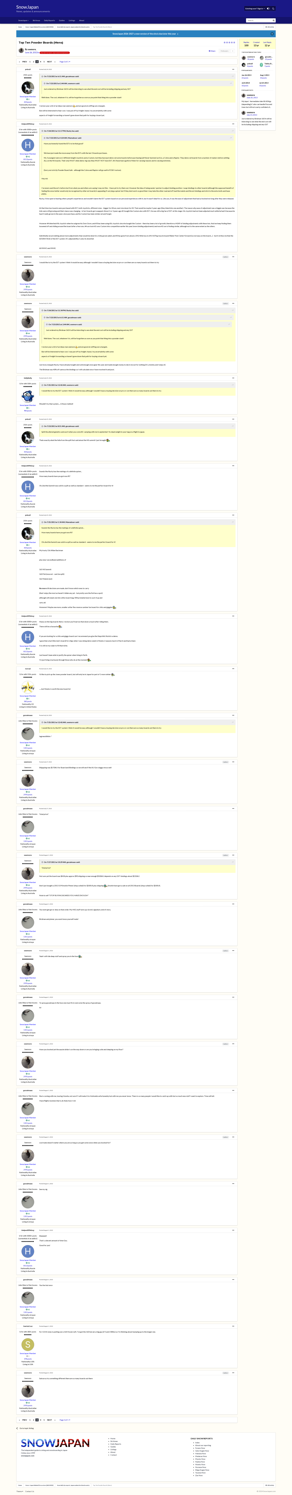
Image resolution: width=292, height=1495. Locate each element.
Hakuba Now (200, 1453)
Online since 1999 (28, 1453)
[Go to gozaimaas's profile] (28, 733)
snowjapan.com (27, 1456)
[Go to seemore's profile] (21, 50)
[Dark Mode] (273, 8)
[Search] (274, 20)
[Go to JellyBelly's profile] (28, 396)
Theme (19, 1491)
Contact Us (29, 1491)
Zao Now (199, 1475)
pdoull (28, 69)
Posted (45, 69)
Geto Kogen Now (202, 1451)
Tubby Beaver (270, 63)
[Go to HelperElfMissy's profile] (28, 145)
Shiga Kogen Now (202, 1470)
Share (212, 51)
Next (49, 62)
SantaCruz (28, 1326)
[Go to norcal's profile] (28, 687)
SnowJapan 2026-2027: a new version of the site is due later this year (144, 33)
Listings (72, 20)
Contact (113, 1455)
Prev (24, 62)
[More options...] (233, 69)
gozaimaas (28, 715)
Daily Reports (49, 20)
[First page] (19, 61)
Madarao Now (201, 1456)
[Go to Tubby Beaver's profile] (261, 65)
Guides (62, 20)
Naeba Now (200, 1462)
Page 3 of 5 (64, 62)
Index (197, 1442)
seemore (32, 49)
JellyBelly (28, 378)
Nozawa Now (200, 1467)
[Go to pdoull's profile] (28, 87)
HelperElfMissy (27, 124)
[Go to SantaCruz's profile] (28, 1344)
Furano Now (200, 1448)
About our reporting (203, 1445)
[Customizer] (268, 8)
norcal (28, 669)
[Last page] (55, 61)
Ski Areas (36, 20)
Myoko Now (200, 1459)
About (81, 20)
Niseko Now (200, 1464)
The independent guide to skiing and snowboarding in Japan (44, 1450)
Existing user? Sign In (254, 8)
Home (112, 1438)
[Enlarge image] (74, 106)
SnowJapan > (23, 20)
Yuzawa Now (200, 1473)
